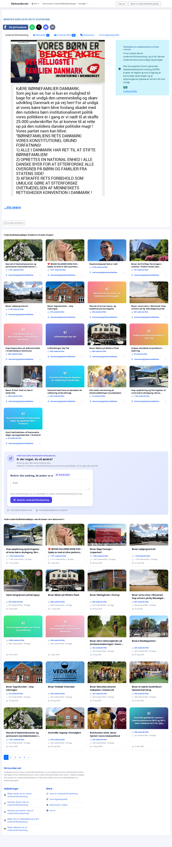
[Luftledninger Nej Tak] (65, 342)
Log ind (121, 4)
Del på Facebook (17, 27)
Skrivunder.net (19, 3)
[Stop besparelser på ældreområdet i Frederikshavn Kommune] (23, 343)
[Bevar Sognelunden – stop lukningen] (65, 300)
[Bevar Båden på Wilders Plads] (107, 342)
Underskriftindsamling (16, 35)
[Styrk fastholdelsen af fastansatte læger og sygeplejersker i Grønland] (23, 427)
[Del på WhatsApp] (32, 27)
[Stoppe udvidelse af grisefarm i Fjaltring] (149, 343)
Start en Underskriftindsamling (145, 4)
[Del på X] (39, 27)
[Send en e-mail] (46, 27)
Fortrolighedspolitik (109, 35)
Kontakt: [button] (82, 4)
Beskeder (42, 35)
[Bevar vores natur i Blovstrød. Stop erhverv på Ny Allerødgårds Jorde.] (149, 300)
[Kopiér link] (52, 27)
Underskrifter (66, 35)
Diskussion (88, 35)
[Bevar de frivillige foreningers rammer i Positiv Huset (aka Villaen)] (149, 258)
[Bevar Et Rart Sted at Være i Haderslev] (23, 385)
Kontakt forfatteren (15, 223)
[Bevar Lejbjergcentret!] (23, 299)
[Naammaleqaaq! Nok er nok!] (107, 257)
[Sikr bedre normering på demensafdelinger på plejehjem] (107, 385)
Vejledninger (11, 788)
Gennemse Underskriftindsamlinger (59, 4)
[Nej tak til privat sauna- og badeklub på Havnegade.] (107, 300)
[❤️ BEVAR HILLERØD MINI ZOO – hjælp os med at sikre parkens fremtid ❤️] (65, 258)
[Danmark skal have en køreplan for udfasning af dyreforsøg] (65, 385)
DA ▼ (36, 4)
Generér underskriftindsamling (33, 500)
